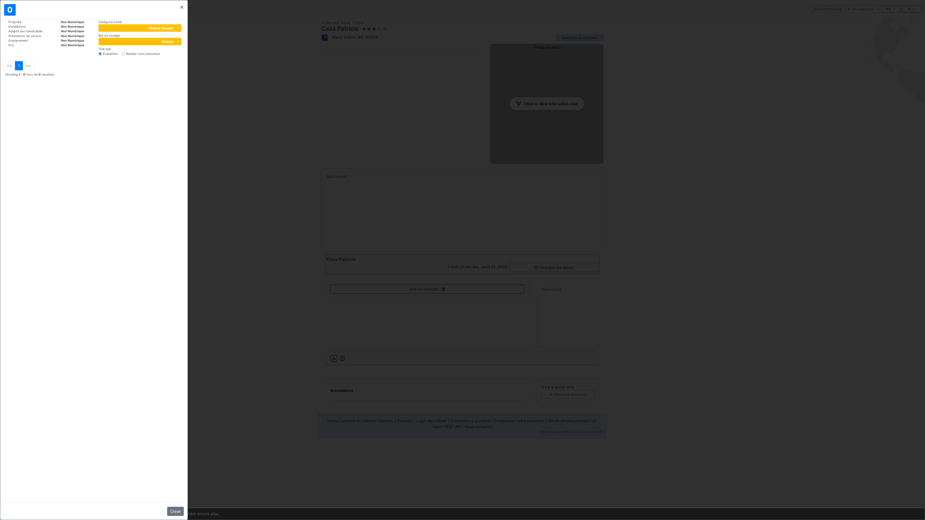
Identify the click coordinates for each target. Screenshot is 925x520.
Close (175, 511)
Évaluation (110, 54)
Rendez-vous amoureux (143, 54)
